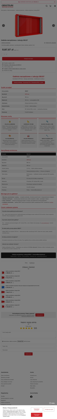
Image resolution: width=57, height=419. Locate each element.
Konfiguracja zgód (49, 409)
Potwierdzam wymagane (37, 409)
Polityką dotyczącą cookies (12, 411)
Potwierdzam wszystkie (37, 415)
